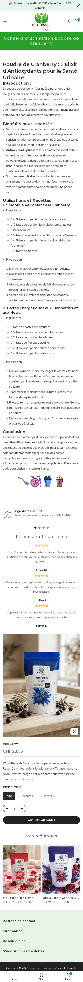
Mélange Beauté (18, 898)
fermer (78, 5)
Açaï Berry (10, 743)
